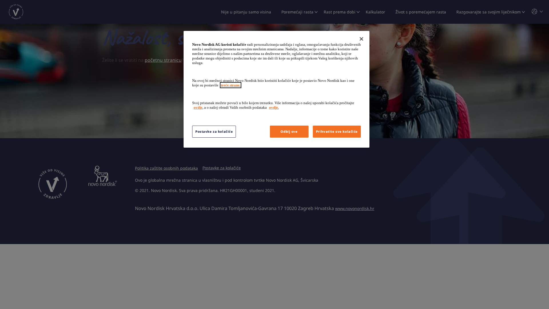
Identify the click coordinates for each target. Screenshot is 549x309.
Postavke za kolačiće (214, 131)
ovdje (198, 107)
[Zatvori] (361, 39)
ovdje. (274, 107)
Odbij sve (289, 131)
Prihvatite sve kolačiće (337, 131)
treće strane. (230, 85)
